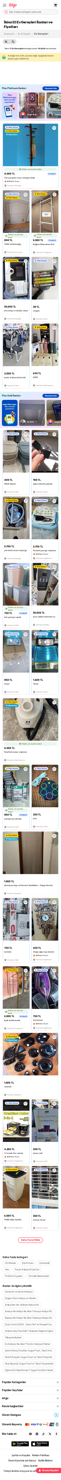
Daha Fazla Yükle (30, 1240)
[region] (31, 105)
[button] (5, 5)
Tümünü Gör (50, 88)
